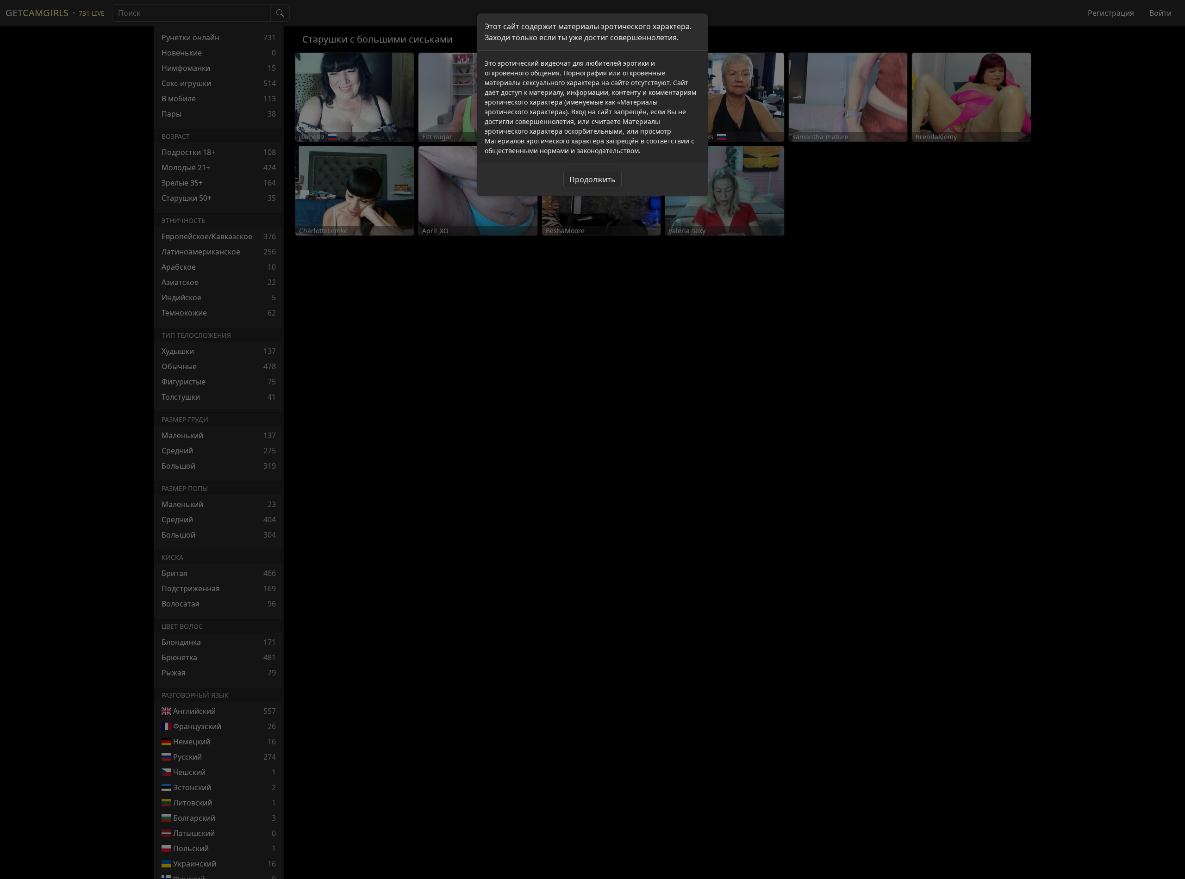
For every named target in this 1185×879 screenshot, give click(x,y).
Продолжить (592, 179)
